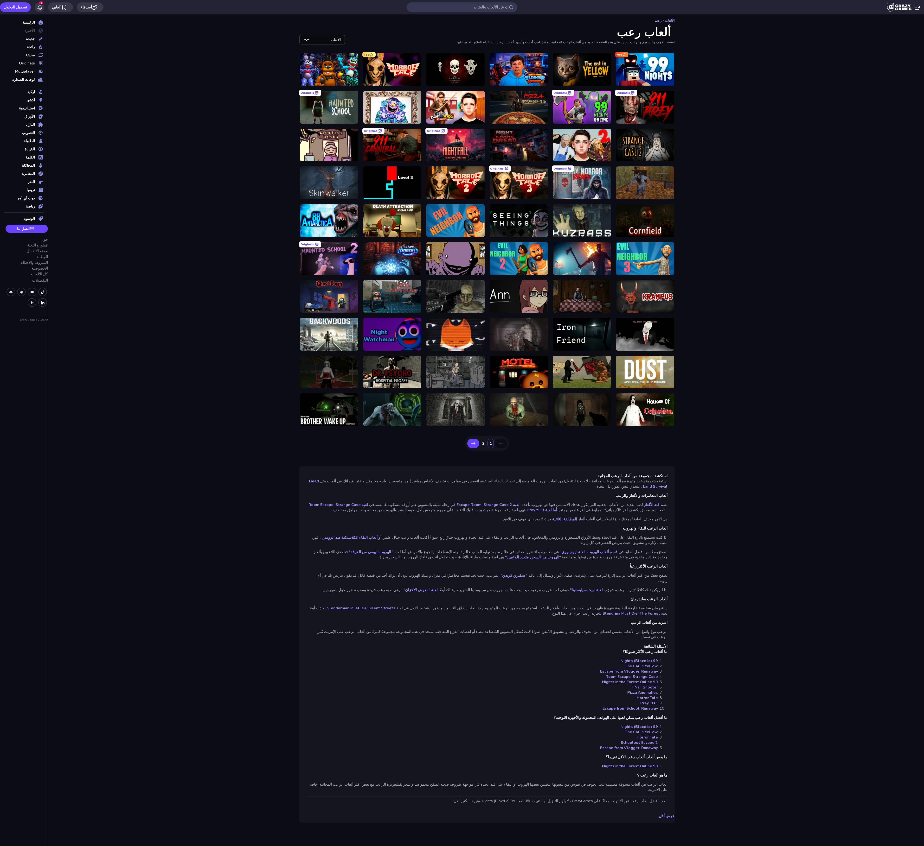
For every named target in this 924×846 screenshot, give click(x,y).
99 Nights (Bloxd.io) (639, 660)
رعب (658, 20)
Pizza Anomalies (642, 692)
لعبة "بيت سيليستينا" (586, 590)
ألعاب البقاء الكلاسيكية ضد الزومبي (350, 537)
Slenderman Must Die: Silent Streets (361, 608)
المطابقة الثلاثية (564, 519)
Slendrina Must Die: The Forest (631, 613)
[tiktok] (42, 292)
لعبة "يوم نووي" (572, 552)
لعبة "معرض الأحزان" (421, 590)
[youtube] (32, 292)
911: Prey (649, 703)
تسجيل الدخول (15, 7)
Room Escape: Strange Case (632, 676)
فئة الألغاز (652, 504)
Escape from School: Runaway (630, 708)
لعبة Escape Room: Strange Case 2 (488, 504)
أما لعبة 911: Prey (542, 510)
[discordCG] (10, 292)
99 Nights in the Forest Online (630, 682)
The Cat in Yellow (641, 666)
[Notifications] (39, 7)
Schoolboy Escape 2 (639, 742)
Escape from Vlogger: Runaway (629, 671)
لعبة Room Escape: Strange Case (338, 504)
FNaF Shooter (645, 687)
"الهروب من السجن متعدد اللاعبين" (533, 557)
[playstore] (32, 302)
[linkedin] (42, 302)
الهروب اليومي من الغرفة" (370, 552)
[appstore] (21, 292)
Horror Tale (647, 698)
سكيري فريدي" (512, 575)
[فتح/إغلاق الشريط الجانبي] (917, 7)
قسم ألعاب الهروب (602, 552)
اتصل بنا (23, 228)
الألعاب (670, 20)
